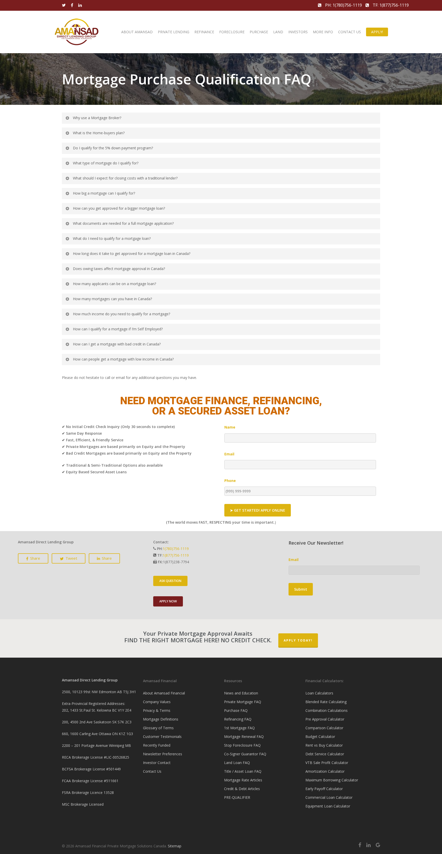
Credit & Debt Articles (242, 788)
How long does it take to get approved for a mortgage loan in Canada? (131, 253)
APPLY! (377, 31)
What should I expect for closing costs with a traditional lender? (125, 178)
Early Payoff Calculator (324, 788)
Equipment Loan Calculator (327, 806)
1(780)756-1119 (176, 548)
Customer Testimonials (162, 736)
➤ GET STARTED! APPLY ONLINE (257, 510)
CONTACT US (349, 31)
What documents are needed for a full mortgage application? (123, 223)
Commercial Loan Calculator (328, 797)
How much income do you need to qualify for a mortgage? (121, 313)
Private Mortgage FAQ (242, 701)
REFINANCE (204, 31)
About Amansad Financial (164, 693)
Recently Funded (156, 745)
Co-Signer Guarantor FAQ (245, 753)
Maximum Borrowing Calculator (331, 780)
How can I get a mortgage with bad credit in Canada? (117, 344)
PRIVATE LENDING (173, 31)
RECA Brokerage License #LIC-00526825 (95, 757)
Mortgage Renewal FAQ (244, 736)
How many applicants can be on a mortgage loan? (114, 283)
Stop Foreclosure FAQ (242, 745)
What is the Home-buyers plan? (99, 132)
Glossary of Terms (158, 727)
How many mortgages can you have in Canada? (112, 298)
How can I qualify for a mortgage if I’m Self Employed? (118, 329)
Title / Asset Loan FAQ (242, 771)
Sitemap (174, 846)
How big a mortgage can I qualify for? (104, 193)
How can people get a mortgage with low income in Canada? (123, 359)
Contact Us (152, 771)
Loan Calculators (319, 693)
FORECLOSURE (232, 31)
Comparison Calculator (324, 727)
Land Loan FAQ (237, 762)
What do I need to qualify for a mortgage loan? (112, 238)
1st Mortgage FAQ (239, 727)
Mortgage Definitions (160, 719)
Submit (300, 589)
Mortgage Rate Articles (243, 780)
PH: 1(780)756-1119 (343, 5)
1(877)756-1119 (176, 555)
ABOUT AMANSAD (137, 31)
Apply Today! (298, 640)
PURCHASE (259, 31)
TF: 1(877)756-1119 (390, 5)
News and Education (241, 693)
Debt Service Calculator (324, 753)
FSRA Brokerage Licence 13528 (88, 792)
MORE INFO (323, 31)
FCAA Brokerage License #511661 (90, 780)
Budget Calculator (320, 736)
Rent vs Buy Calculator (324, 745)
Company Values (157, 701)
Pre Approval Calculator (324, 719)
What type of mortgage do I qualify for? (105, 163)
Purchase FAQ (236, 710)
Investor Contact (157, 762)
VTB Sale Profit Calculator (326, 762)
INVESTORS (298, 31)
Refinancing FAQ (237, 719)
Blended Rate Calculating (326, 701)
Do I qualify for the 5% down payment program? (113, 147)
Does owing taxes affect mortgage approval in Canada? (119, 268)
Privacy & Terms (156, 710)
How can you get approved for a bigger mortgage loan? (119, 208)
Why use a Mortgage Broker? (97, 117)
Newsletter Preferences (162, 753)
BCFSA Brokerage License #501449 (91, 769)
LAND (278, 31)
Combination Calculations (326, 710)
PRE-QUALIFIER (237, 797)
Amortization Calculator (325, 771)
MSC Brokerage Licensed (83, 804)
